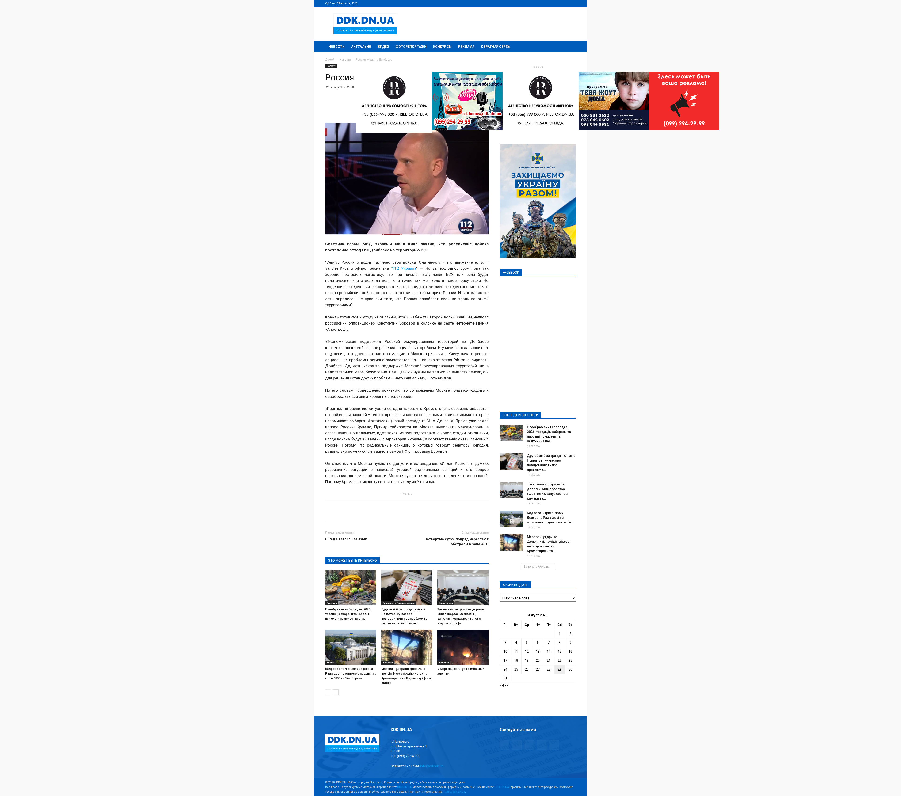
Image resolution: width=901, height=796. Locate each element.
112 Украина (404, 268)
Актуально (361, 47)
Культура (332, 603)
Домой (329, 59)
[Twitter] (556, 3)
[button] (570, 47)
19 (527, 660)
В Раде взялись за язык (346, 539)
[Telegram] (549, 3)
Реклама (466, 47)
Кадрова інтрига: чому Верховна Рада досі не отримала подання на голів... (550, 517)
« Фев (504, 685)
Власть (331, 662)
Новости (336, 47)
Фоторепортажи (411, 47)
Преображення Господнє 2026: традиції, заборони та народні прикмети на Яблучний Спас (348, 613)
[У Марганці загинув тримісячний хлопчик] (463, 647)
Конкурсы (442, 47)
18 (516, 660)
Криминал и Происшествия (399, 603)
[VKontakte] (564, 3)
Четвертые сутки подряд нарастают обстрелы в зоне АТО (456, 541)
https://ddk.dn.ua (454, 791)
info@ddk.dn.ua (431, 766)
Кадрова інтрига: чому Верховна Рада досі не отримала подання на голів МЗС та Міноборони (350, 673)
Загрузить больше (536, 567)
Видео (383, 47)
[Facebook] (541, 3)
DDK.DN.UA (404, 787)
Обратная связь (495, 47)
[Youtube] (572, 3)
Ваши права (446, 603)
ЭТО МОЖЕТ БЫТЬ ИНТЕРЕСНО (352, 560)
